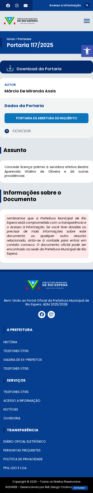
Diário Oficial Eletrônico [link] (24, 441)
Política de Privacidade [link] (23, 459)
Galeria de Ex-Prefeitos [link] (22, 359)
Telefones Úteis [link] (16, 351)
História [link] (10, 342)
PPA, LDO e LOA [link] (14, 468)
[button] (87, 5)
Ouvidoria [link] (11, 418)
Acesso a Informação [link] (21, 400)
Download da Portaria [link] (39, 69)
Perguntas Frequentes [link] (22, 450)
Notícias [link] (10, 409)
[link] (87, 51)
